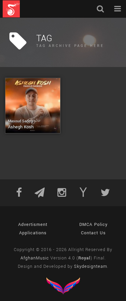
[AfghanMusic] (11, 9)
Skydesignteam (90, 266)
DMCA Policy (93, 225)
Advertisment (32, 225)
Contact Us (93, 233)
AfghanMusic (34, 258)
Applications (33, 233)
